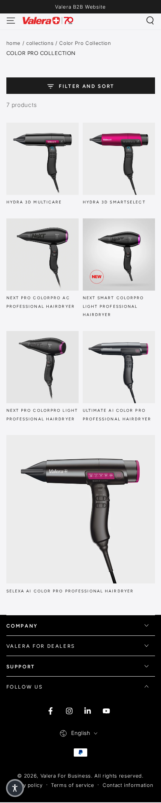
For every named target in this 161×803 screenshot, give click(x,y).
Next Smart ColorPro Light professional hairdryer (113, 306)
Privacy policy (25, 785)
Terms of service (72, 785)
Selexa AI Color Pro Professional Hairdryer (70, 591)
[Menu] (10, 20)
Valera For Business (65, 776)
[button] (150, 20)
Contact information (128, 785)
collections (40, 43)
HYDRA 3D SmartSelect (114, 202)
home (13, 43)
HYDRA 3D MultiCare (34, 202)
